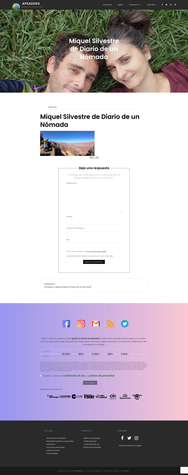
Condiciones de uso (91, 444)
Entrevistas (50, 444)
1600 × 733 (94, 157)
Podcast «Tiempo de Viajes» (130, 445)
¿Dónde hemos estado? (56, 438)
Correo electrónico (76, 228)
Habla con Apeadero (91, 438)
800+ (81, 354)
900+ (110, 354)
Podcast (107, 5)
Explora (151, 5)
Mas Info (137, 395)
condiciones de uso (74, 375)
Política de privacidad (97, 251)
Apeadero (31, 4)
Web (67, 239)
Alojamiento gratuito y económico (60, 441)
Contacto (134, 5)
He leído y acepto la (87, 251)
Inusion (125, 471)
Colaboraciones (89, 441)
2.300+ (124, 354)
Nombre (70, 216)
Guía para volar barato (55, 447)
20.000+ (66, 354)
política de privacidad (101, 375)
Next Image (52, 107)
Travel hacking (52, 453)
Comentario (72, 183)
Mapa (120, 5)
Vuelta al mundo (53, 450)
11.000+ (96, 354)
